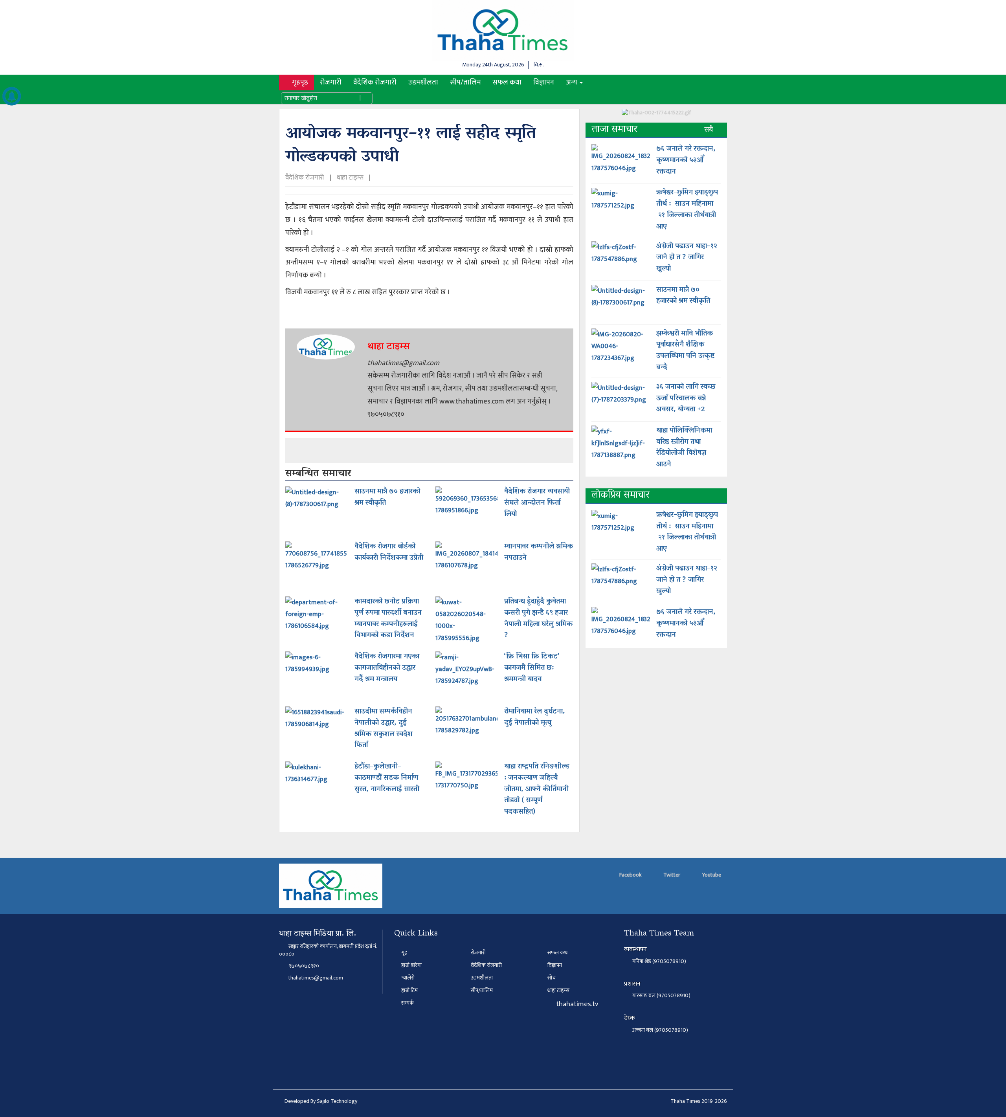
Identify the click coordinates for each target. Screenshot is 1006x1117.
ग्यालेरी (407, 977)
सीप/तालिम (465, 82)
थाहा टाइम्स (350, 177)
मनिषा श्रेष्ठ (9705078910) (659, 961)
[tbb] (656, 115)
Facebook (629, 874)
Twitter (671, 874)
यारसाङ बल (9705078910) (661, 996)
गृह (403, 952)
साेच (551, 977)
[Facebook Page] (595, 82)
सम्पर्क (407, 1002)
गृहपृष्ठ (302, 82)
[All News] (12, 96)
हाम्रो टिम (409, 990)
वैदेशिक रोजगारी (375, 82)
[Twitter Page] (608, 82)
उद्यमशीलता (423, 82)
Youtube (711, 874)
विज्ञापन (543, 82)
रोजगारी (330, 82)
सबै (710, 130)
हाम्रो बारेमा (411, 965)
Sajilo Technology (337, 1101)
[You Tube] (635, 82)
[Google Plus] (622, 82)
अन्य (572, 82)
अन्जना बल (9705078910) (660, 1030)
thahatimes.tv (576, 1004)
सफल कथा (506, 82)
